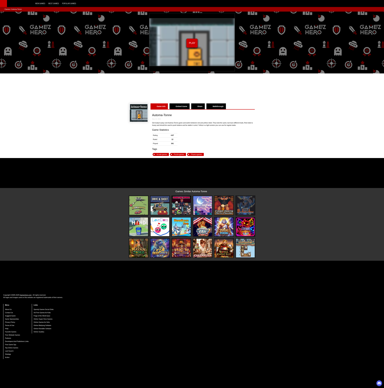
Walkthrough (218, 106)
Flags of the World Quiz (42, 316)
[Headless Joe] (181, 227)
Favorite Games (10, 332)
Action (7, 357)
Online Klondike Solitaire (42, 328)
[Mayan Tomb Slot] (138, 248)
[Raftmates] (245, 248)
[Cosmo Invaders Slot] (245, 227)
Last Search (9, 351)
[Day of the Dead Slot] (181, 248)
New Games (40, 3)
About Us (8, 309)
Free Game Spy (10, 344)
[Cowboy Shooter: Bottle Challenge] (224, 205)
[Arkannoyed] (138, 205)
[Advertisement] (192, 88)
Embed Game (181, 106)
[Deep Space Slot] (160, 248)
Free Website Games (12, 335)
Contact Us (9, 312)
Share (199, 106)
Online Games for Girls (42, 322)
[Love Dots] (160, 227)
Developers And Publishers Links (17, 341)
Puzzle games (179, 154)
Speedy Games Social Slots (44, 309)
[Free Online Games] (2, 9)
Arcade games (162, 154)
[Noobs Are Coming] (181, 205)
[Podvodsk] (245, 205)
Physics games (196, 154)
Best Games (53, 3)
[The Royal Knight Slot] (224, 248)
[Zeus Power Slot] (224, 227)
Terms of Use (9, 325)
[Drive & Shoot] (160, 205)
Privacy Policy (10, 322)
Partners (8, 338)
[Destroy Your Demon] (202, 205)
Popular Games (69, 3)
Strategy (8, 354)
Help (6, 328)
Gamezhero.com (26, 295)
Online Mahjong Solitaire (42, 325)
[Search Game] (380, 4)
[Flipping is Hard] (138, 227)
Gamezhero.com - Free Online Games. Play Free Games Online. (19, 3)
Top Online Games (11, 348)
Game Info (161, 106)
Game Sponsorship (12, 319)
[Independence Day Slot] (202, 227)
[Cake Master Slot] (202, 248)
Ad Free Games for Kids (42, 312)
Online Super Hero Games (43, 319)
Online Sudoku (39, 332)
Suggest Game (10, 316)
